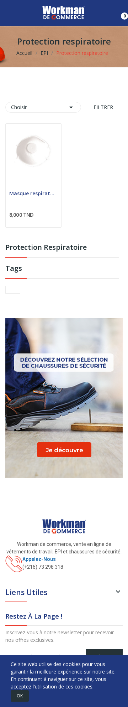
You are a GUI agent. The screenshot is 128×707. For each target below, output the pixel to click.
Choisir (43, 107)
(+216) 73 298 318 (42, 567)
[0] (119, 13)
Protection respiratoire (46, 248)
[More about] (12, 290)
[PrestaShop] (64, 397)
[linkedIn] (22, 575)
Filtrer (102, 107)
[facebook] (7, 575)
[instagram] (15, 575)
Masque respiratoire (33, 193)
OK (20, 696)
